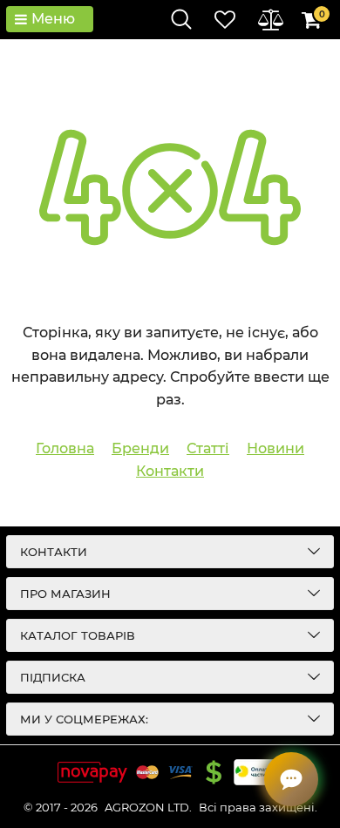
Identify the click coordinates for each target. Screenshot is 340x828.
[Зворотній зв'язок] (291, 779)
